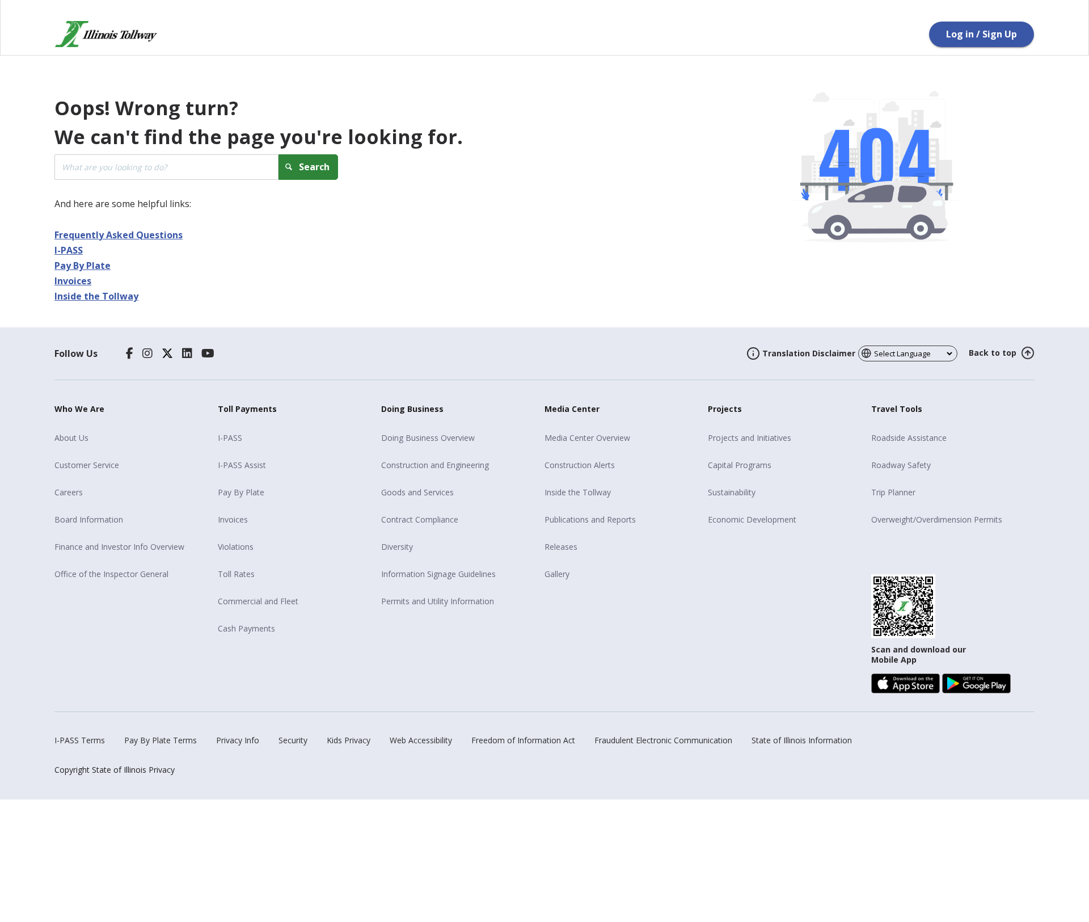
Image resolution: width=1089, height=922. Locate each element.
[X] (167, 353)
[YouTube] (207, 353)
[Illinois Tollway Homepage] (106, 34)
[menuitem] (131, 438)
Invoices (72, 281)
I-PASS (68, 250)
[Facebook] (129, 353)
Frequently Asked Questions (118, 235)
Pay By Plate (82, 265)
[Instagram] (147, 353)
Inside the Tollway (96, 296)
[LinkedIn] (187, 353)
